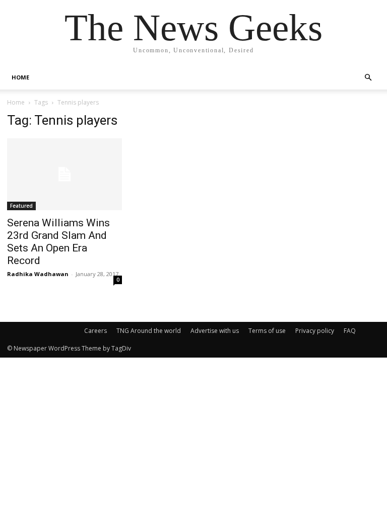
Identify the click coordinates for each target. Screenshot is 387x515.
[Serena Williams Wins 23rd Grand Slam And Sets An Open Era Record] (64, 174)
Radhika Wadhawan (38, 274)
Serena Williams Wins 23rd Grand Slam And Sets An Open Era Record (58, 242)
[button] (368, 77)
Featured (21, 205)
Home (16, 102)
